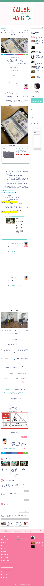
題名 (34, 134)
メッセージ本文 (37, 136)
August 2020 (5, 574)
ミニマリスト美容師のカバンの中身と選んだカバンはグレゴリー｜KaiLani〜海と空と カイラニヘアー (15, 484)
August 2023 (5, 545)
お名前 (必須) (36, 128)
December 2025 (5, 539)
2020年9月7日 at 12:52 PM (5, 486)
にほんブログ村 (4, 273)
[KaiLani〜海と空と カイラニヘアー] (22, 24)
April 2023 (4, 548)
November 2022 (5, 554)
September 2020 (6, 571)
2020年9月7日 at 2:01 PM (5, 495)
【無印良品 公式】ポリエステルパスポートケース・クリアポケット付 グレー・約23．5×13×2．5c (22, 149)
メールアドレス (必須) (37, 131)
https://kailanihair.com (11, 448)
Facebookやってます (9, 389)
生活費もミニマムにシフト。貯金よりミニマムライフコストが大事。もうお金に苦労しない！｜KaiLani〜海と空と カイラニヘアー (15, 493)
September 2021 (6, 560)
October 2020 (5, 568)
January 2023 (5, 551)
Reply (27, 490)
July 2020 (4, 577)
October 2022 (5, 557)
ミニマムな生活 (3, 28)
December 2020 (5, 563)
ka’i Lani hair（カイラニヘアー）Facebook (13, 392)
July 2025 (4, 542)
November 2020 (5, 566)
